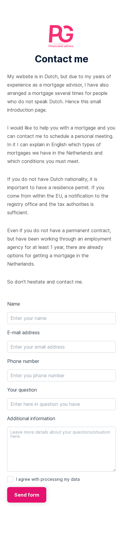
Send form (26, 495)
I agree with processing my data (48, 479)
